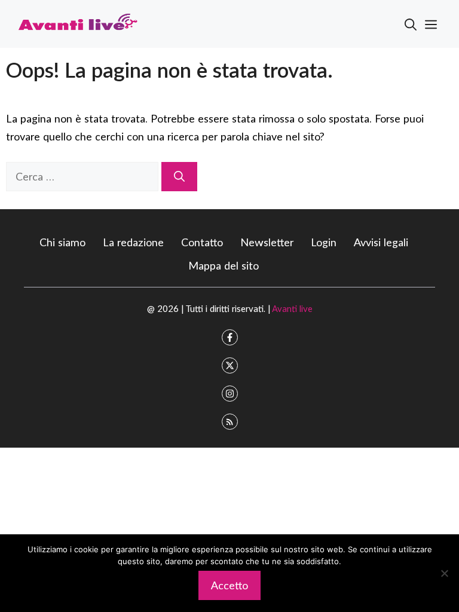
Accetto (229, 585)
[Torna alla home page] (77, 22)
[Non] (444, 573)
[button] (410, 24)
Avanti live (292, 308)
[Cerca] (179, 176)
